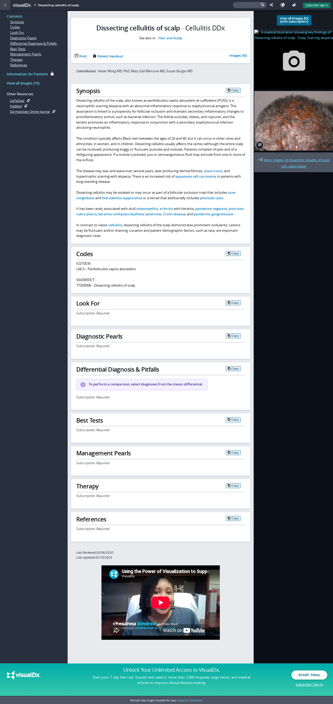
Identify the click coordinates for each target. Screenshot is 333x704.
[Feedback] (295, 5)
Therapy (16, 59)
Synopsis (17, 22)
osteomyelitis (147, 208)
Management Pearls (25, 54)
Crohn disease (174, 214)
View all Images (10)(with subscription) (294, 20)
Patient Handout (110, 56)
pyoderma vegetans (211, 208)
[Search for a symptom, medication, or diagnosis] (250, 5)
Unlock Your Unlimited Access (171, 670)
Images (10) (238, 55)
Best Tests (17, 49)
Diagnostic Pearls (23, 38)
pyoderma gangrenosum (213, 214)
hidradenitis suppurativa (122, 198)
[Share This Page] (272, 5)
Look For (17, 32)
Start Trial (309, 675)
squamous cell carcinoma (195, 176)
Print (83, 56)
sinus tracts (213, 171)
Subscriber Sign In (317, 5)
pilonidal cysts (211, 198)
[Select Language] (284, 5)
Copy (235, 90)
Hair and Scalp (170, 38)
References (18, 65)
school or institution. (190, 700)
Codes (15, 27)
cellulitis (115, 225)
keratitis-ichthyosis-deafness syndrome (129, 214)
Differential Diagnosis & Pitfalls (33, 43)
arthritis (166, 208)
